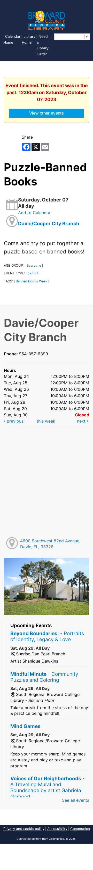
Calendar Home (11, 39)
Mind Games (25, 726)
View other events (46, 113)
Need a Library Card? (43, 45)
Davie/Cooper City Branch (48, 224)
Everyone (34, 265)
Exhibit (33, 273)
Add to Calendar (34, 212)
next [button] (82, 421)
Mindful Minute (44, 677)
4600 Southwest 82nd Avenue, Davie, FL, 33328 (50, 543)
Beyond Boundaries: (47, 636)
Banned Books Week (31, 281)
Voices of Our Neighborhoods (47, 787)
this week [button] (46, 421)
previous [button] (14, 421)
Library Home (28, 39)
